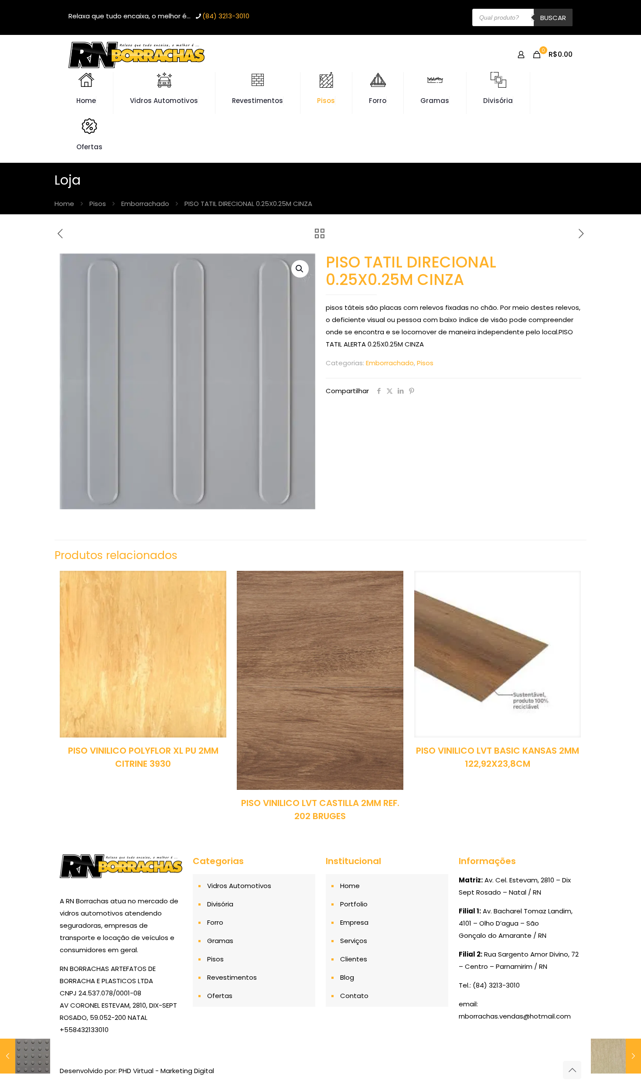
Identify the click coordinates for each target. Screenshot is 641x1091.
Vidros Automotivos (239, 885)
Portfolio (354, 904)
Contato (354, 995)
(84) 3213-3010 (225, 16)
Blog (347, 977)
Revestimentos (232, 977)
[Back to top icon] (572, 1070)
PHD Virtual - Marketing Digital (166, 1070)
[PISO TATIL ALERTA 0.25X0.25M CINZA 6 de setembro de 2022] (25, 1056)
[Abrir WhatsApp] (619, 1069)
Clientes (353, 959)
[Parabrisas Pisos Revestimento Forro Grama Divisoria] (136, 54)
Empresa (354, 922)
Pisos (97, 203)
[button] (300, 269)
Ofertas (219, 995)
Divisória (220, 904)
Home (64, 203)
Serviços (353, 940)
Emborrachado (145, 203)
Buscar (553, 17)
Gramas (220, 940)
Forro (215, 922)
